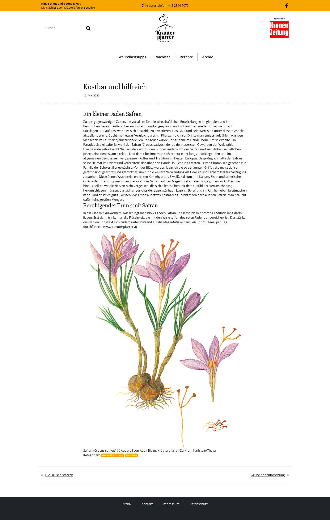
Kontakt (147, 504)
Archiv (207, 57)
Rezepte (186, 57)
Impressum (171, 504)
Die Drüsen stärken (59, 475)
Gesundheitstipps (131, 57)
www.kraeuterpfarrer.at (120, 227)
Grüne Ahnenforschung (268, 475)
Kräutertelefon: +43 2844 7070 (166, 5)
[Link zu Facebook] (286, 5)
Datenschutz (198, 504)
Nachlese (162, 57)
